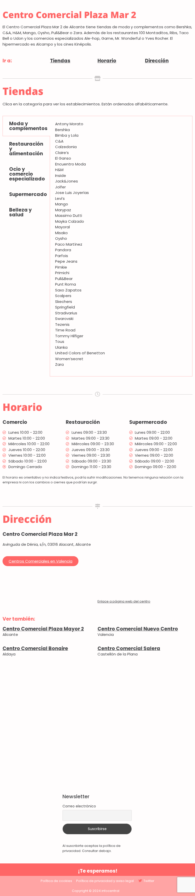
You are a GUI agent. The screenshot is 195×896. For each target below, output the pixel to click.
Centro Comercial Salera (129, 648)
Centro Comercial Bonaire (35, 648)
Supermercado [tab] (28, 194)
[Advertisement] (97, 725)
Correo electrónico (79, 806)
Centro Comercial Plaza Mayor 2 (43, 628)
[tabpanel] (121, 246)
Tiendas (60, 60)
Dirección (157, 60)
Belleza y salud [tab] (20, 212)
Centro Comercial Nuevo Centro (138, 628)
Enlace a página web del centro (124, 601)
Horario (107, 60)
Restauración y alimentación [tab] (26, 149)
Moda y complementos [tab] (28, 126)
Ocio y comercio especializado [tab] (27, 174)
